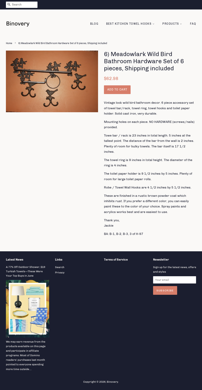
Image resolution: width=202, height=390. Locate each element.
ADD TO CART (117, 89)
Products (171, 23)
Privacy (60, 272)
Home (9, 43)
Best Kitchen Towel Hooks (129, 23)
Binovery (112, 381)
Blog (94, 23)
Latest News (14, 259)
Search (59, 267)
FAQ (193, 23)
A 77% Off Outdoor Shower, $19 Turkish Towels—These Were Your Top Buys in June (25, 271)
